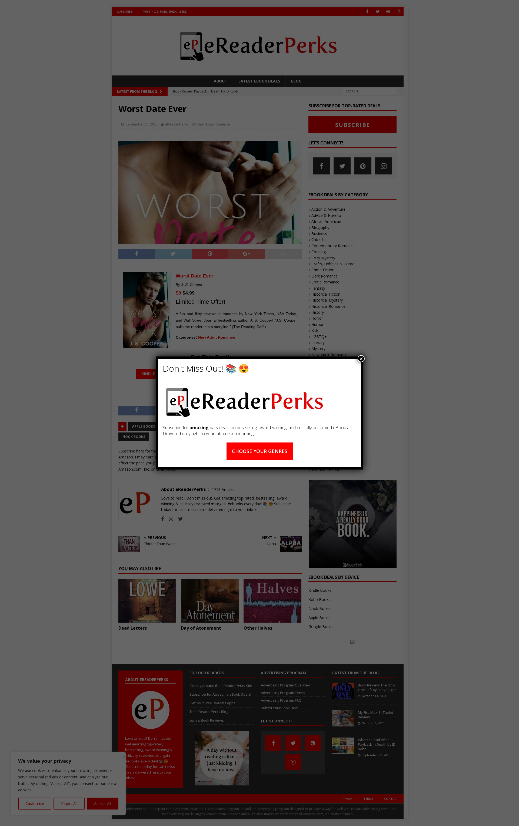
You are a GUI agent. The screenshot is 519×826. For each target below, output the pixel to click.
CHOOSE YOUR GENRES (259, 451)
